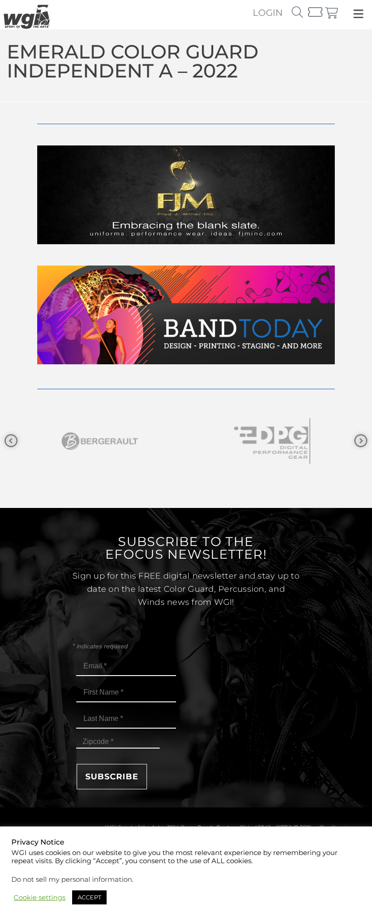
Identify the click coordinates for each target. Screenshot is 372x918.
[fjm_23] (186, 241)
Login (268, 12)
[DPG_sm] (214, 441)
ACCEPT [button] (89, 897)
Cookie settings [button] (39, 898)
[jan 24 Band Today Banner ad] (186, 362)
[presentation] (11, 441)
